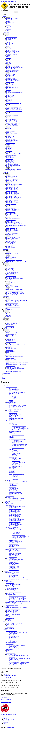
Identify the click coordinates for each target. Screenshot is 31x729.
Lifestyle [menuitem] (8, 56)
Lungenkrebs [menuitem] (9, 99)
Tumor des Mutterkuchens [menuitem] (12, 125)
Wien (7, 30)
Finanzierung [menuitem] (9, 258)
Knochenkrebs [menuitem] (9, 96)
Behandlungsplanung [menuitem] (11, 155)
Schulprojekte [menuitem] (9, 269)
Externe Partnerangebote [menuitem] (12, 280)
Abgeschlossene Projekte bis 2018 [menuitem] (14, 260)
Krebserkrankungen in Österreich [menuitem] (13, 169)
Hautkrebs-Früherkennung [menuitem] (12, 71)
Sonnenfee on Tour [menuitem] (10, 270)
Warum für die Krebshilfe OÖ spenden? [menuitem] (15, 344)
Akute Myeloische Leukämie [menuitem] (13, 108)
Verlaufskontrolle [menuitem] (10, 75)
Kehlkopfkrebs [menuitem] (9, 137)
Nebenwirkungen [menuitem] (10, 43)
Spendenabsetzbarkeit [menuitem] (11, 334)
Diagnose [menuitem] (8, 39)
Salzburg (8, 25)
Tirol (7, 27)
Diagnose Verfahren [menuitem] (10, 74)
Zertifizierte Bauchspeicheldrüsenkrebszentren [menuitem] (16, 294)
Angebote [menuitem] (5, 262)
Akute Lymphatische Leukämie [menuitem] (13, 107)
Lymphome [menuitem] (9, 100)
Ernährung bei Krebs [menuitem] (11, 240)
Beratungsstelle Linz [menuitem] (11, 185)
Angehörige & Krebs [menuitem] (11, 243)
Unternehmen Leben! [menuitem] (11, 213)
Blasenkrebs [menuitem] (9, 147)
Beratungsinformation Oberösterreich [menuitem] (14, 215)
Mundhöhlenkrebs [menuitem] (10, 139)
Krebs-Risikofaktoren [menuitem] (11, 50)
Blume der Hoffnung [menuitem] (11, 359)
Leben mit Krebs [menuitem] (10, 181)
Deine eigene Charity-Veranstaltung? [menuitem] (14, 356)
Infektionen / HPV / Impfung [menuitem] (13, 51)
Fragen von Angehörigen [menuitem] (12, 230)
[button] (4, 10)
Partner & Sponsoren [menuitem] (11, 342)
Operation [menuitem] (8, 156)
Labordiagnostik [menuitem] (10, 82)
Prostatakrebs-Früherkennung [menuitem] (13, 68)
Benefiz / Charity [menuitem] (10, 335)
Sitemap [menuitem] (5, 718)
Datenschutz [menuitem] (6, 720)
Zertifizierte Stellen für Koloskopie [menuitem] (14, 291)
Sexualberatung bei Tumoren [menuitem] (12, 222)
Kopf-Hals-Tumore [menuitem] (10, 95)
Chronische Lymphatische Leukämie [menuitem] (14, 109)
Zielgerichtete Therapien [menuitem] (11, 163)
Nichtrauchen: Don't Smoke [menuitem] (12, 305)
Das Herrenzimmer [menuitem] (10, 208)
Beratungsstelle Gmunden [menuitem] (12, 192)
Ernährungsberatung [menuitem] (11, 220)
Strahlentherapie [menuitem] (10, 157)
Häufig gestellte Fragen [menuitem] (11, 228)
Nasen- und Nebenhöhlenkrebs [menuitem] (13, 140)
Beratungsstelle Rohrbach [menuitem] (12, 198)
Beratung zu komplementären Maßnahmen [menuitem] (16, 225)
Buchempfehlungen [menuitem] (10, 274)
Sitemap (5, 375)
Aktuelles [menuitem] (8, 316)
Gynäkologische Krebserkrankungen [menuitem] (14, 92)
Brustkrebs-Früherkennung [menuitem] (12, 66)
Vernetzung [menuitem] (9, 214)
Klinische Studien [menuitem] (10, 166)
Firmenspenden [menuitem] (9, 350)
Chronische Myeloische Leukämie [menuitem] (14, 111)
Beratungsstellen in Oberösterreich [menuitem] (14, 184)
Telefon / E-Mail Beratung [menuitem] (12, 233)
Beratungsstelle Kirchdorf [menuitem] (12, 195)
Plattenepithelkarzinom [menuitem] (11, 133)
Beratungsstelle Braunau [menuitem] (11, 188)
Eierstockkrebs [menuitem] (9, 118)
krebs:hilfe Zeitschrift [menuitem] (11, 277)
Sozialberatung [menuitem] (9, 221)
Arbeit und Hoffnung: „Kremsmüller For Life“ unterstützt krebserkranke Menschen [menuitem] (17, 369)
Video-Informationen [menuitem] (11, 273)
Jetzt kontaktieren (5, 697)
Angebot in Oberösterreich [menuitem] (12, 179)
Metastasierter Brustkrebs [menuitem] (12, 115)
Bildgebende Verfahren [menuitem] (11, 79)
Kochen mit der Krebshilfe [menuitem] (12, 286)
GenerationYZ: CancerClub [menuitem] (12, 209)
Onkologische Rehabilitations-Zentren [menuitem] (15, 293)
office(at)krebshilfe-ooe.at (10, 675)
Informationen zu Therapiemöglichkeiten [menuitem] (15, 153)
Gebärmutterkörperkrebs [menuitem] (11, 120)
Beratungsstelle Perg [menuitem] (11, 196)
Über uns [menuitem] (5, 317)
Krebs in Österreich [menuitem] (10, 44)
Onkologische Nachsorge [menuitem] (12, 164)
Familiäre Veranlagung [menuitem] (11, 54)
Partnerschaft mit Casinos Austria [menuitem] (13, 371)
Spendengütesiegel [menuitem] (10, 339)
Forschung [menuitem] (5, 249)
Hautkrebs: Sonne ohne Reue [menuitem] (13, 307)
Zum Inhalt (3, 1)
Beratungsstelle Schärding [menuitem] (12, 200)
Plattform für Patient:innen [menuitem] (12, 176)
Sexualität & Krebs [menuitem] (10, 242)
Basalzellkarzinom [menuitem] (10, 131)
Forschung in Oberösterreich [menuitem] (12, 253)
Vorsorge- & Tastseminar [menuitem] (12, 272)
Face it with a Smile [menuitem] (10, 212)
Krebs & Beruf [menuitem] (9, 246)
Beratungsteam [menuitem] (9, 324)
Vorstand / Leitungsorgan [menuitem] (12, 323)
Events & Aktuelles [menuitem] (7, 309)
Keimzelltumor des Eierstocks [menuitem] (13, 123)
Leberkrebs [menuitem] (8, 97)
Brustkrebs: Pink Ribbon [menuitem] (12, 303)
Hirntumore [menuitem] (9, 91)
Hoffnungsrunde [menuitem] (10, 358)
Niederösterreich (10, 22)
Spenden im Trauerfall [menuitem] (11, 348)
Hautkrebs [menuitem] (8, 94)
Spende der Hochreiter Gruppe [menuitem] (13, 367)
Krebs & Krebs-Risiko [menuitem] (11, 37)
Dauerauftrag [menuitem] (9, 347)
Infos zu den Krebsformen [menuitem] (12, 84)
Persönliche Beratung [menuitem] (11, 231)
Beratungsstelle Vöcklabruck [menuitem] (12, 202)
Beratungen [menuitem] (9, 206)
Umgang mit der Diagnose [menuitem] (12, 238)
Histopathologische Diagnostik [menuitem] (13, 80)
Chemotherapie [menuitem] (9, 159)
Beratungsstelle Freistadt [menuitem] (11, 191)
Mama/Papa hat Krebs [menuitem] (11, 245)
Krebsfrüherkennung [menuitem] (11, 38)
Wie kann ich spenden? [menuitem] (11, 333)
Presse (4, 16)
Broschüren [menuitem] (9, 267)
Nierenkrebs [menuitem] (9, 149)
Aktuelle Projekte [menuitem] (10, 256)
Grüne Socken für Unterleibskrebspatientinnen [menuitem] (16, 300)
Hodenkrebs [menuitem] (9, 148)
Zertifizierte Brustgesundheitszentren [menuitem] (14, 292)
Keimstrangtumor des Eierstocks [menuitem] (13, 121)
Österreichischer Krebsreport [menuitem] (12, 171)
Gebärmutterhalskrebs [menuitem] (11, 119)
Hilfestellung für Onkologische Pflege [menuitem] (15, 223)
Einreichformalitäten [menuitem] (11, 257)
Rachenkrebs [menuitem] (9, 141)
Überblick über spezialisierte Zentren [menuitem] (14, 289)
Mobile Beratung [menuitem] (10, 234)
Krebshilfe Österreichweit (12, 18)
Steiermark (8, 26)
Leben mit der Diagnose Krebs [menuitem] (13, 237)
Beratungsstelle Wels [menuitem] (11, 204)
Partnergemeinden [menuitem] (10, 340)
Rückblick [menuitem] (8, 315)
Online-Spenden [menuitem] (10, 346)
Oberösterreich (9, 23)
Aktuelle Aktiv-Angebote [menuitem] (12, 282)
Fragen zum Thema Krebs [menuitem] (12, 180)
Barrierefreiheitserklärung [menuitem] (9, 719)
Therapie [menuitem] (8, 42)
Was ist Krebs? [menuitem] (9, 49)
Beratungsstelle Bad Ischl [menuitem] (12, 187)
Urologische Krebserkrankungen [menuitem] (13, 103)
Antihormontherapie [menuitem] (11, 160)
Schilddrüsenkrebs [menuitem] (10, 143)
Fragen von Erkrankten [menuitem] (11, 229)
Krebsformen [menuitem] (9, 41)
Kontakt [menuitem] (5, 717)
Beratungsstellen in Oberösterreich (8, 677)
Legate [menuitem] (7, 352)
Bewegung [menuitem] (8, 62)
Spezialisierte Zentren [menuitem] (11, 276)
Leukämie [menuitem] (8, 86)
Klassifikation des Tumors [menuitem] (12, 76)
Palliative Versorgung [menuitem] (11, 247)
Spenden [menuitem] (5, 328)
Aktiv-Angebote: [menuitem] (10, 268)
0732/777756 (6, 674)
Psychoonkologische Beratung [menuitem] (13, 218)
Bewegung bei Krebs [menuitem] (11, 241)
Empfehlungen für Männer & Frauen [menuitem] (14, 67)
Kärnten (8, 21)
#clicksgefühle (10, 727)
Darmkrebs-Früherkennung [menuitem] (12, 70)
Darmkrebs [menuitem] (8, 90)
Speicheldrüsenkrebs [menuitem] (11, 144)
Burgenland (9, 19)
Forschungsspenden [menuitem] (10, 351)
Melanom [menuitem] (8, 132)
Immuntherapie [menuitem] (9, 161)
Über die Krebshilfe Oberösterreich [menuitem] (14, 322)
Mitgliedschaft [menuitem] (9, 336)
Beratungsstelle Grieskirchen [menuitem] (12, 193)
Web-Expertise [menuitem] (9, 285)
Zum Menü (8, 1)
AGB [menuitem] (4, 723)
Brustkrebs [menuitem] (8, 88)
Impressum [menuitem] (5, 722)
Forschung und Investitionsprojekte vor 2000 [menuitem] (16, 261)
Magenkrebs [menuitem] (9, 101)
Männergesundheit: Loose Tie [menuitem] (13, 301)
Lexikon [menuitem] (8, 46)
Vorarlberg (8, 29)
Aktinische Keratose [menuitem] (11, 129)
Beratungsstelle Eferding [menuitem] (12, 189)
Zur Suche (13, 1)
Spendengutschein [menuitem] (10, 353)
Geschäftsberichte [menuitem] (10, 327)
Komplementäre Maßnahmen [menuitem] (13, 165)
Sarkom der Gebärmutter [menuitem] (12, 124)
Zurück (8, 35)
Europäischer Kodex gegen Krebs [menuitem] (14, 52)
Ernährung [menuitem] (8, 58)
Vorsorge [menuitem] (8, 55)
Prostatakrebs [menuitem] (9, 151)
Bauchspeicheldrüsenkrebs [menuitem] (12, 87)
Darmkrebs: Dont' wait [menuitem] (11, 304)
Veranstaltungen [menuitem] (10, 313)
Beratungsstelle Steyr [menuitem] (11, 201)
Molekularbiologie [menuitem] (10, 78)
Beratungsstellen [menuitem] (10, 177)
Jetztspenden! (3, 378)
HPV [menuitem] (7, 308)
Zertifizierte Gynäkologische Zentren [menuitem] (14, 278)
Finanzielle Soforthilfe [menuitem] (11, 210)
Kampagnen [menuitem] (6, 296)
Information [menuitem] (6, 32)
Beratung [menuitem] (5, 172)
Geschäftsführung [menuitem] (10, 326)
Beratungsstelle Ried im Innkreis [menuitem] (13, 197)
